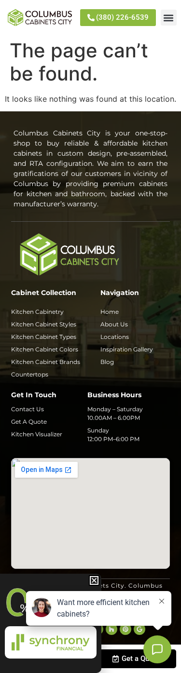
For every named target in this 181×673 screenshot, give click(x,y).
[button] (169, 18)
